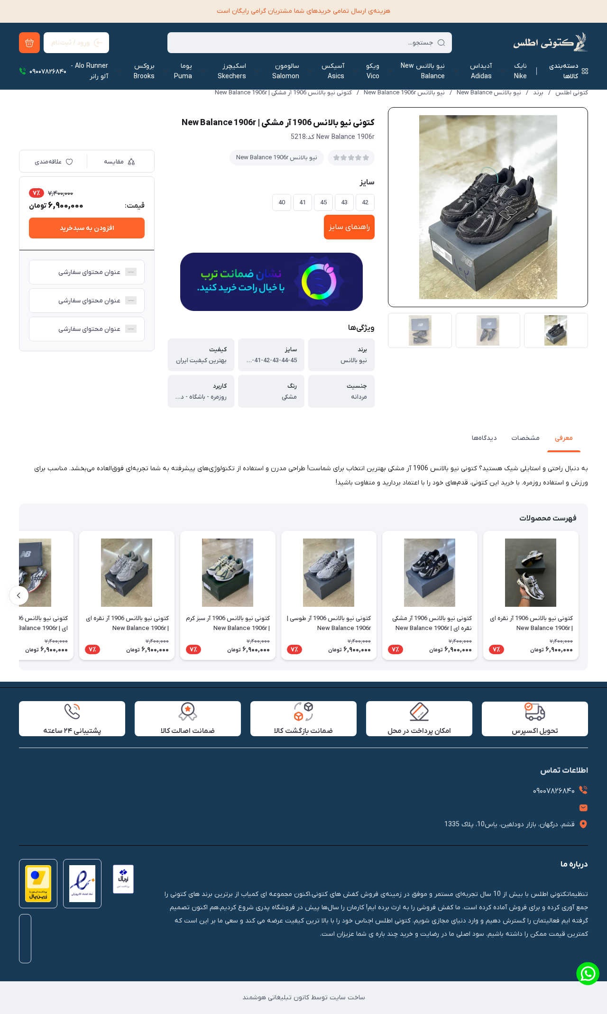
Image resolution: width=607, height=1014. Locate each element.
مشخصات (526, 438)
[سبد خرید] (29, 42)
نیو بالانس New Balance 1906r (404, 93)
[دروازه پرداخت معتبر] (35, 886)
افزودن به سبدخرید (87, 228)
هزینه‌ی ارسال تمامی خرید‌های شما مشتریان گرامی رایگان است (303, 11)
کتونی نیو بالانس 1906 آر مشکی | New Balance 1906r (283, 93)
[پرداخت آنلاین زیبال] (120, 886)
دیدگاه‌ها (484, 438)
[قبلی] (588, 595)
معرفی (564, 438)
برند (538, 93)
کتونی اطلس (571, 93)
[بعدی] (18, 595)
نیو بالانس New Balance (489, 93)
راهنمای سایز (349, 227)
